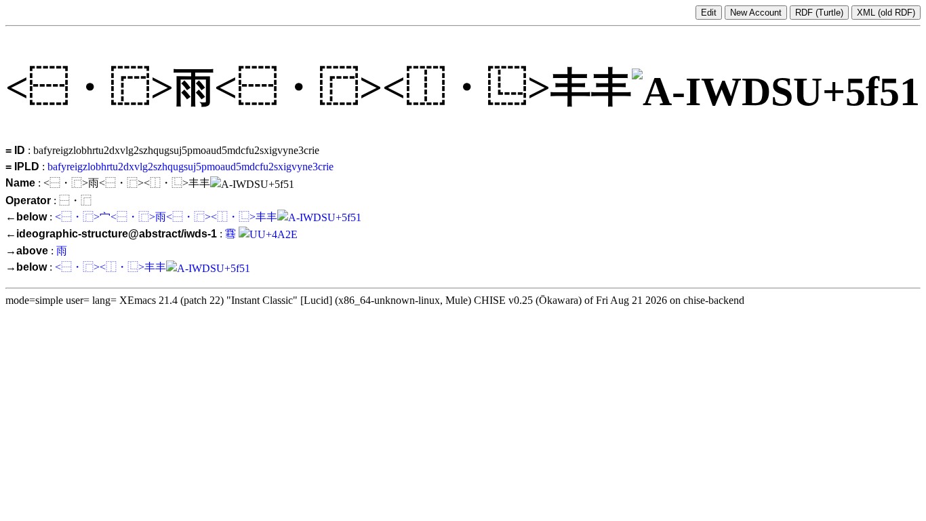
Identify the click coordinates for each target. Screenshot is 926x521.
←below (26, 217)
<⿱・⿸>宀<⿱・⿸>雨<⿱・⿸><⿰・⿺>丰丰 (166, 217)
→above (26, 250)
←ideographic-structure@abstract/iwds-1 (111, 233)
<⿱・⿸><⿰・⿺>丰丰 (110, 267)
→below (26, 267)
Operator (28, 200)
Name (20, 183)
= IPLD (22, 166)
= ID (15, 150)
